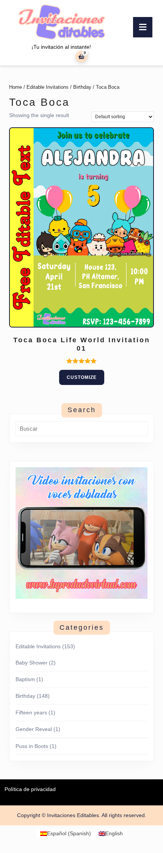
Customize (82, 377)
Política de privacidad (30, 789)
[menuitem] (65, 833)
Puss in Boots (32, 746)
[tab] (142, 27)
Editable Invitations (48, 87)
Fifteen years (31, 712)
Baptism (25, 679)
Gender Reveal (34, 729)
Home (15, 87)
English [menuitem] (114, 834)
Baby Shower (31, 663)
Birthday (82, 87)
